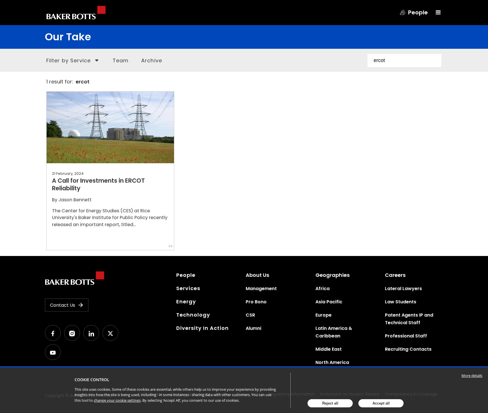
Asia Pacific (328, 302)
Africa (322, 288)
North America (332, 362)
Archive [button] (151, 60)
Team (120, 60)
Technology (193, 314)
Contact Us (62, 305)
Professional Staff (406, 336)
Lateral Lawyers (403, 288)
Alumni (253, 328)
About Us (257, 275)
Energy (186, 301)
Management (261, 288)
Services (188, 288)
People (185, 275)
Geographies (332, 275)
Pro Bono (256, 302)
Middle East (328, 349)
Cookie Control (92, 379)
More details (471, 375)
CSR (250, 315)
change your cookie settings (117, 400)
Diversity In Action (202, 328)
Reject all (330, 403)
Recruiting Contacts (408, 349)
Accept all (381, 403)
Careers (395, 275)
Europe (323, 315)
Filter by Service (68, 60)
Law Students (400, 302)
